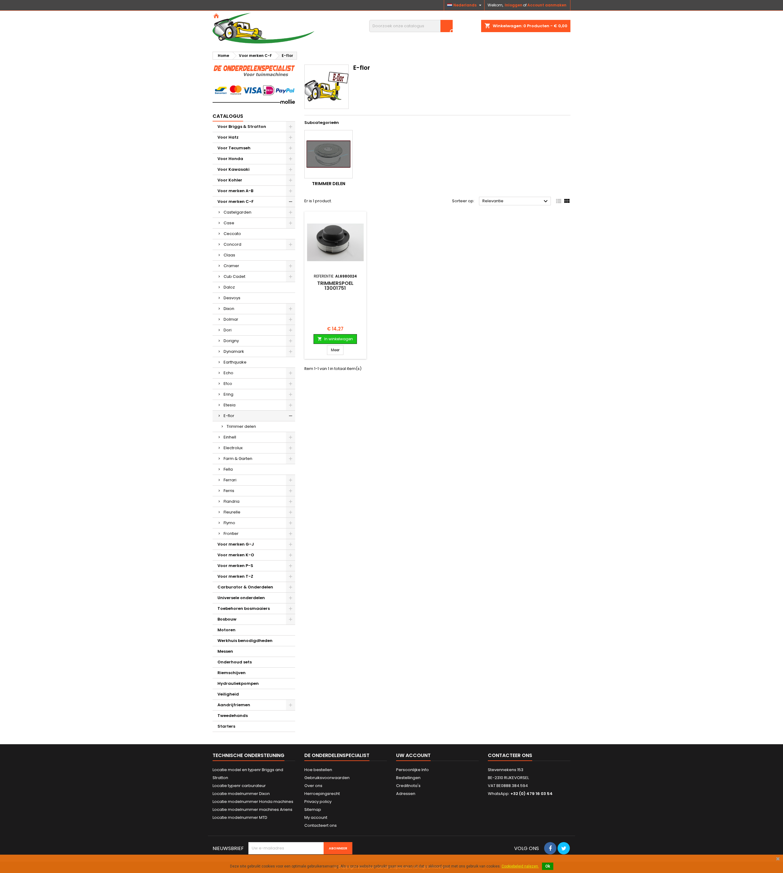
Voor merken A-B (235, 191)
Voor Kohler (229, 180)
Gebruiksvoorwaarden (327, 778)
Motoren (226, 630)
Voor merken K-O (235, 555)
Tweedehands (232, 715)
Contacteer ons (510, 755)
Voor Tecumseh (233, 148)
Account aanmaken (546, 5)
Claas (229, 255)
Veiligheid (228, 694)
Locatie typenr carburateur (239, 786)
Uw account (413, 755)
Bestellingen (408, 778)
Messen (225, 651)
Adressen (405, 794)
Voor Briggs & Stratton (241, 126)
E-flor (229, 416)
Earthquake (235, 362)
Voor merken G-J (235, 544)
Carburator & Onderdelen (245, 587)
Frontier (231, 533)
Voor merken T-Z (235, 576)
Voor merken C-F (235, 201)
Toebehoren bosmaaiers (243, 608)
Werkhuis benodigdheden (245, 641)
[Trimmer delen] (328, 154)
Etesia (230, 405)
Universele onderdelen (241, 598)
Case (229, 223)
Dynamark (234, 351)
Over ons (313, 786)
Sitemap (312, 809)
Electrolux (233, 448)
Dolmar (231, 319)
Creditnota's (408, 786)
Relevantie (515, 201)
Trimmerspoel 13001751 (335, 286)
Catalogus (228, 116)
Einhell (230, 437)
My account (315, 817)
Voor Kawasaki (233, 169)
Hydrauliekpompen (238, 683)
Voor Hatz (228, 137)
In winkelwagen (335, 338)
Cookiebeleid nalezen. (520, 866)
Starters (226, 726)
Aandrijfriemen (233, 705)
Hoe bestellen (318, 770)
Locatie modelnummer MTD (240, 817)
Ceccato (232, 234)
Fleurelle (232, 512)
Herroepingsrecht (322, 794)
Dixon (229, 309)
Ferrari (230, 480)
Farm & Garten (238, 458)
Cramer (231, 266)
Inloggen (513, 5)
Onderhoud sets (234, 662)
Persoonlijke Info (412, 770)
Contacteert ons (320, 825)
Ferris (229, 491)
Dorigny (231, 341)
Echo (228, 373)
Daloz (229, 287)
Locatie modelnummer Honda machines (253, 801)
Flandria (231, 501)
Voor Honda (230, 159)
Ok (547, 866)
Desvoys (232, 298)
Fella (228, 469)
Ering (228, 394)
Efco (228, 383)
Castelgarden (237, 212)
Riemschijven (231, 673)
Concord (232, 244)
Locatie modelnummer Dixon (241, 794)
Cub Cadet (234, 276)
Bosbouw (226, 619)
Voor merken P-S (235, 566)
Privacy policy (318, 801)
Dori (228, 330)
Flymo (229, 523)
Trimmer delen (241, 426)
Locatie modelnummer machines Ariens (252, 809)
